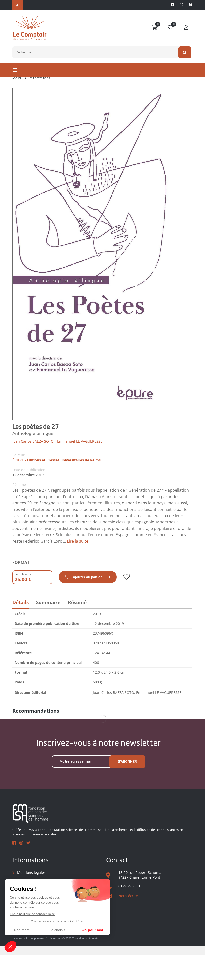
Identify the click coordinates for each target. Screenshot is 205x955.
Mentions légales (31, 872)
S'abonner (127, 762)
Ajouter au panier (87, 577)
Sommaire (48, 602)
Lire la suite (77, 541)
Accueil (17, 78)
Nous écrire (128, 895)
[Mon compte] (186, 28)
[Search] (184, 52)
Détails (20, 602)
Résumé (77, 602)
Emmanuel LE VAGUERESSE (79, 441)
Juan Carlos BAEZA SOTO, (33, 441)
